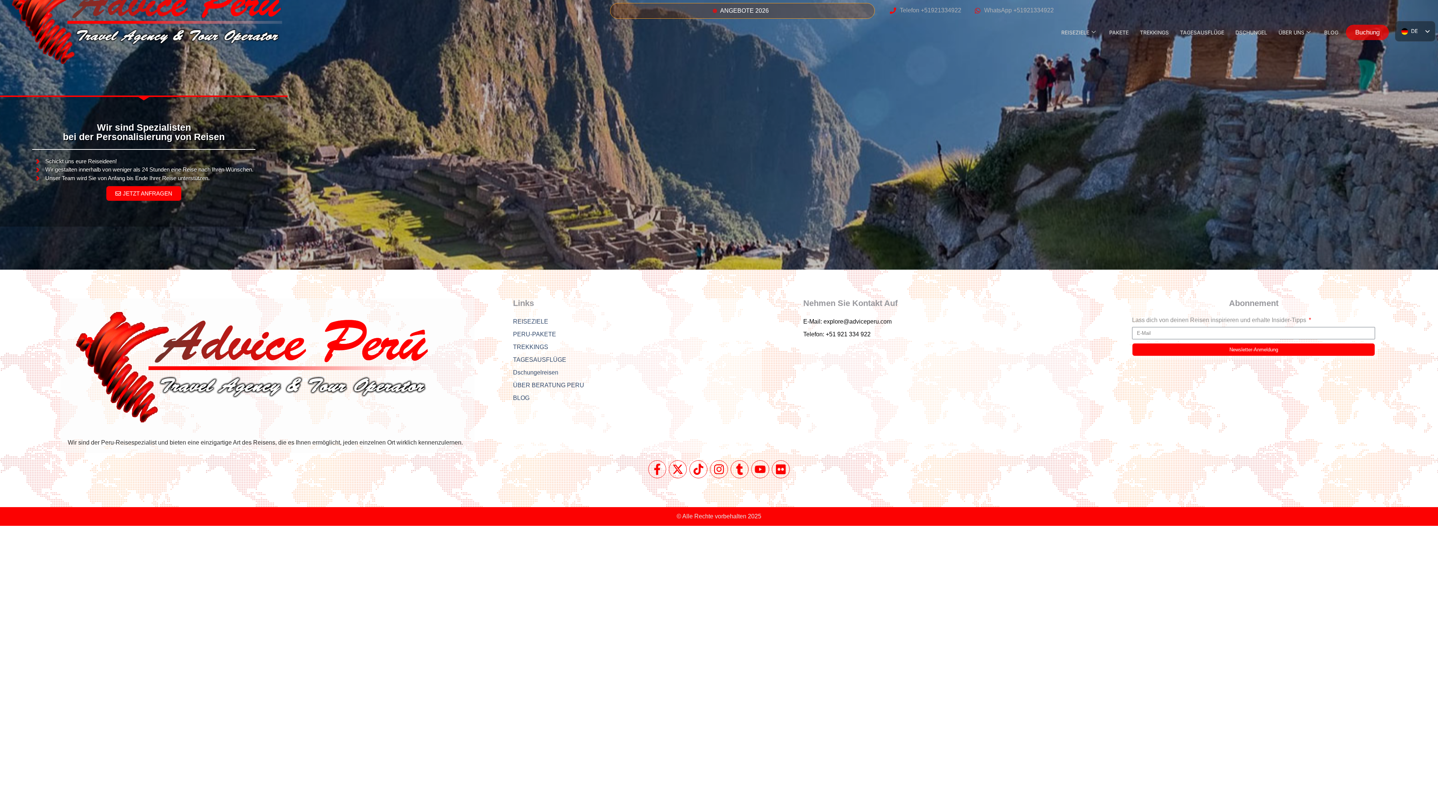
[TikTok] (698, 469)
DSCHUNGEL (1251, 32)
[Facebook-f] (657, 469)
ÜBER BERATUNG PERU (548, 385)
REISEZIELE (1075, 32)
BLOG (1331, 32)
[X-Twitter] (678, 469)
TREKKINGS (1154, 32)
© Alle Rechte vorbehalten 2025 (719, 516)
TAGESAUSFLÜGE (1202, 32)
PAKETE (1119, 32)
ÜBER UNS (1291, 32)
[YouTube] (760, 469)
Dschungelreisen (535, 372)
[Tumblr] (740, 469)
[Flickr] (781, 469)
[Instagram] (719, 469)
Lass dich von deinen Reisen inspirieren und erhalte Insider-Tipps (1220, 320)
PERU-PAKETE (534, 334)
